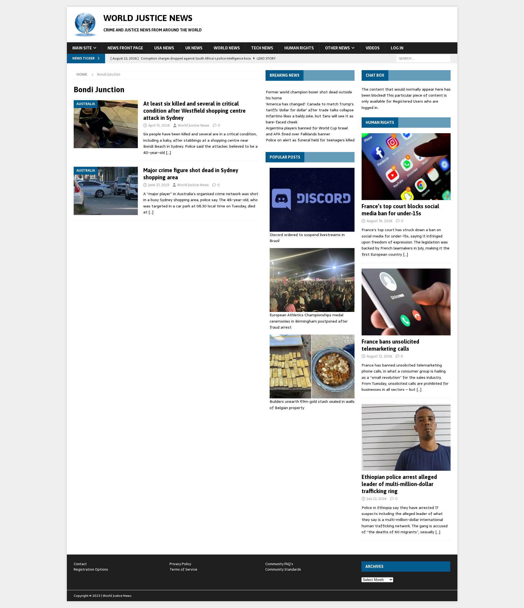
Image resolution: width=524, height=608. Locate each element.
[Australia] (106, 124)
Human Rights (299, 48)
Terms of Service (183, 569)
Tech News (262, 48)
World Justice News (193, 125)
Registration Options (91, 569)
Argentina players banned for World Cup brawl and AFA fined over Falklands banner (307, 131)
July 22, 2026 (377, 499)
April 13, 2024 (159, 125)
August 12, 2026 (379, 356)
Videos (373, 48)
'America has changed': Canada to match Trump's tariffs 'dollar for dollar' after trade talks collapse (310, 107)
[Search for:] (423, 58)
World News (227, 48)
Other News (337, 48)
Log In (397, 48)
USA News (164, 48)
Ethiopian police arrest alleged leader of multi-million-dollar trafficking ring (399, 484)
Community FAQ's (279, 564)
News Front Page (125, 48)
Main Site (82, 48)
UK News (194, 48)
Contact (80, 564)
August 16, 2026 (379, 221)
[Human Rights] (406, 166)
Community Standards (283, 569)
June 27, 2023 (158, 185)
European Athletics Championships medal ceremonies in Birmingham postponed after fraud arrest (309, 321)
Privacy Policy (180, 564)
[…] (168, 153)
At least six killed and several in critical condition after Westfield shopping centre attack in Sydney (194, 110)
